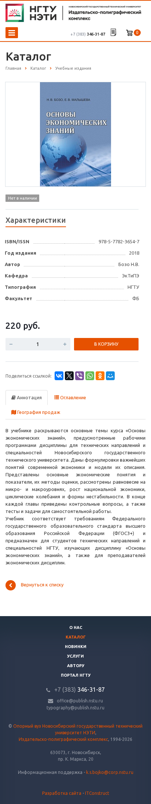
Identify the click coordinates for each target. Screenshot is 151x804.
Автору (75, 665)
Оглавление (72, 397)
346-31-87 (87, 34)
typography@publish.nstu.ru (75, 707)
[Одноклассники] (100, 375)
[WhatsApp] (89, 375)
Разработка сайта (61, 793)
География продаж (38, 412)
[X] (69, 375)
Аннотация (29, 397)
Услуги (75, 656)
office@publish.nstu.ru (80, 700)
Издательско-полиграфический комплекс (63, 739)
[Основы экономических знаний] (75, 134)
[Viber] (79, 375)
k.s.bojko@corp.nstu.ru (109, 772)
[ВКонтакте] (59, 375)
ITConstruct (97, 793)
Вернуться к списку (42, 584)
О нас (75, 627)
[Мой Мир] (110, 375)
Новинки (75, 646)
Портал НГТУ (76, 675)
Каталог (76, 637)
